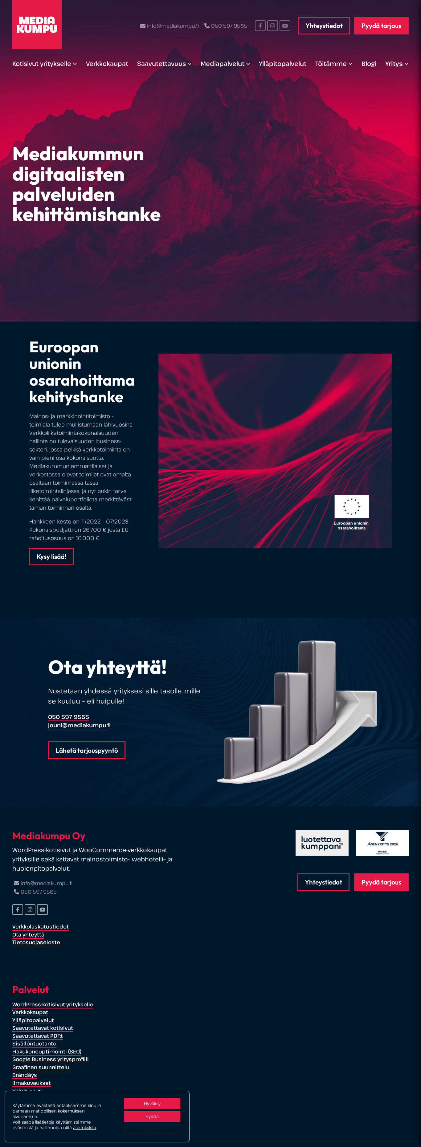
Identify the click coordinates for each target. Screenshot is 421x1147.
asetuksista (84, 1127)
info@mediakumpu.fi (172, 25)
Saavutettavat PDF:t (37, 1035)
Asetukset (152, 1129)
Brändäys (24, 1074)
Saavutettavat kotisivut (42, 1027)
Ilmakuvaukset (31, 1082)
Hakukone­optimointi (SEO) (46, 1051)
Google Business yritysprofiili (50, 1059)
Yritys (394, 63)
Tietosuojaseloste (36, 942)
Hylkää (152, 1116)
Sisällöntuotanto (34, 1043)
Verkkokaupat (107, 63)
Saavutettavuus (161, 63)
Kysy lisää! (51, 556)
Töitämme (331, 63)
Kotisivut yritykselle (41, 63)
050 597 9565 (229, 25)
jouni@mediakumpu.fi (79, 725)
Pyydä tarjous (381, 26)
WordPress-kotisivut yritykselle (52, 1004)
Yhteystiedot (324, 26)
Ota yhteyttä (28, 934)
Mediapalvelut (222, 63)
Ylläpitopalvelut (282, 63)
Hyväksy (152, 1103)
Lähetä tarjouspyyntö (86, 750)
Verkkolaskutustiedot (40, 926)
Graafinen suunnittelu (40, 1067)
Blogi (369, 63)
